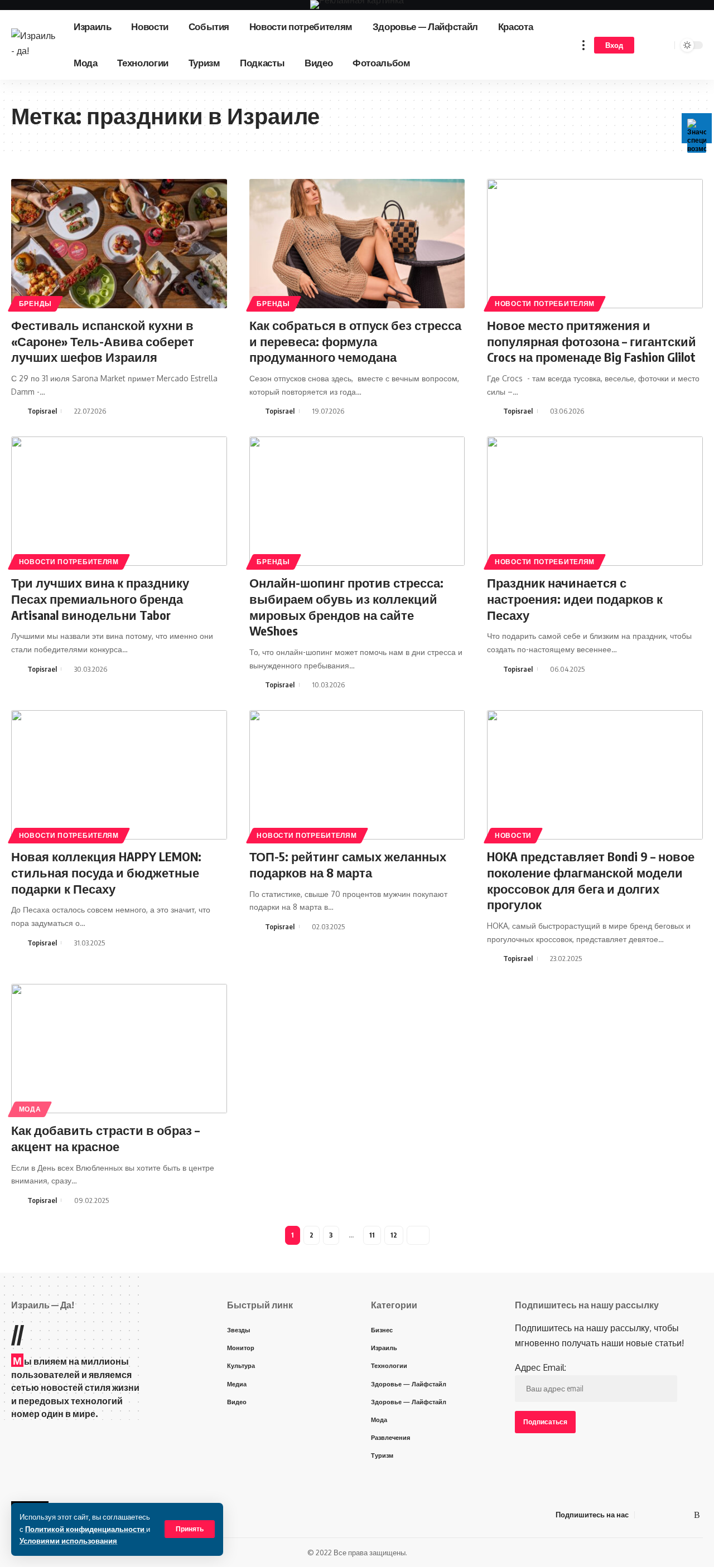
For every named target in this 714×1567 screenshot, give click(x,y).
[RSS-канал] (697, 1514)
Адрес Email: (540, 1367)
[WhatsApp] (684, 1514)
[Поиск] (664, 45)
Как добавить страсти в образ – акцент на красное (105, 1138)
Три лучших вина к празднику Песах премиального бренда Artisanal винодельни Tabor (100, 598)
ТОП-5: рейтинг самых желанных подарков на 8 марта (347, 864)
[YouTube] (657, 1514)
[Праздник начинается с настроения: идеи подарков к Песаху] (595, 501)
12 (393, 1235)
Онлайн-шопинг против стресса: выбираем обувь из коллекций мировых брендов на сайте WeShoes (346, 606)
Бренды (35, 303)
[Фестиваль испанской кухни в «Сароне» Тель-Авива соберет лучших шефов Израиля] (119, 243)
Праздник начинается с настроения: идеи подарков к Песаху (575, 598)
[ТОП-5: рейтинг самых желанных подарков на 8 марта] (357, 775)
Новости (513, 835)
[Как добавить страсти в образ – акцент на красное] (119, 1048)
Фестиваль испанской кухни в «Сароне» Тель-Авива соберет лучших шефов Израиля (102, 341)
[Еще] (583, 45)
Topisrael (42, 410)
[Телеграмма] (670, 1514)
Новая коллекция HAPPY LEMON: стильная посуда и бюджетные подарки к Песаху (106, 872)
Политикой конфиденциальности (85, 1529)
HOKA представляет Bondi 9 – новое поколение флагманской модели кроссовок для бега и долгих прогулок (590, 880)
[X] (644, 1514)
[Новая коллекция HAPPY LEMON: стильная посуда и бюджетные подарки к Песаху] (119, 775)
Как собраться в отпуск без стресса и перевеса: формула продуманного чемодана (355, 341)
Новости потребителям (545, 303)
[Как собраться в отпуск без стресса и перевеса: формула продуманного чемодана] (357, 243)
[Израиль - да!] (33, 45)
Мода (30, 1109)
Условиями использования (68, 1540)
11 (372, 1235)
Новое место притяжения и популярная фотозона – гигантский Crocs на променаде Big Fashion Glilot (591, 341)
